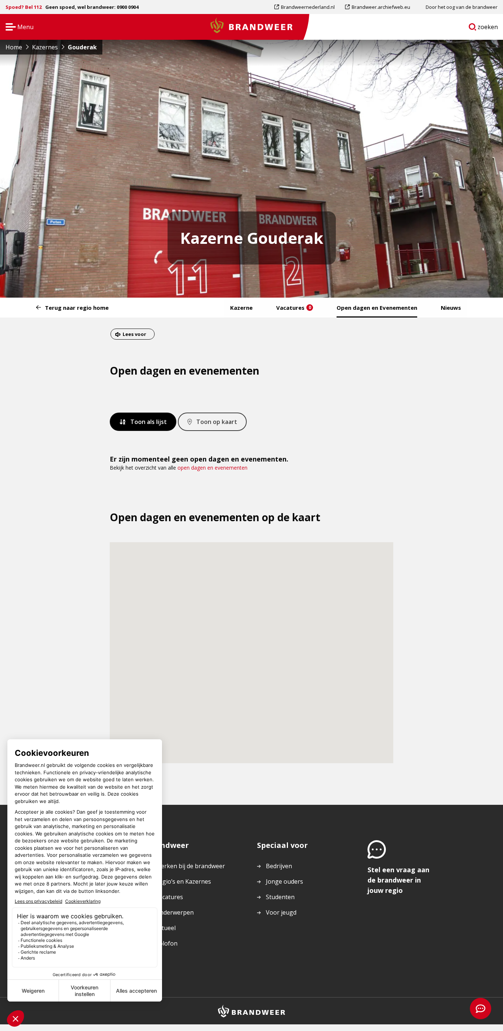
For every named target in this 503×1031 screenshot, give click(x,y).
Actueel (165, 928)
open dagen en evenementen (212, 467)
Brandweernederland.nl (308, 8)
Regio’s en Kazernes (183, 881)
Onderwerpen (174, 912)
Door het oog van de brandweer (461, 7)
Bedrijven (279, 866)
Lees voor (134, 335)
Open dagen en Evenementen (377, 307)
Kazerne (241, 307)
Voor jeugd (281, 912)
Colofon (166, 943)
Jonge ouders (284, 881)
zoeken (488, 28)
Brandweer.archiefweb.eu (380, 8)
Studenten (280, 897)
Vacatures (293, 307)
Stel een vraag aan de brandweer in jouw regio (398, 880)
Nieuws (451, 307)
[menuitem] (307, 7)
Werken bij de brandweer (190, 866)
